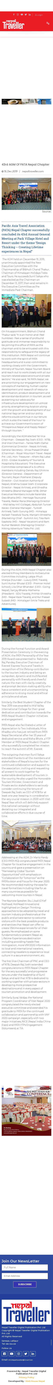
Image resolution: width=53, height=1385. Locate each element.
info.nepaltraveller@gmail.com (20, 1360)
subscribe (25, 1284)
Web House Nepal (35, 1381)
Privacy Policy (26, 1377)
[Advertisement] (26, 69)
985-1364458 (11, 1344)
